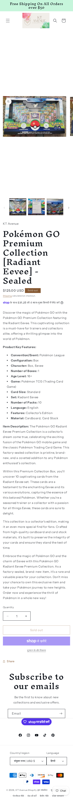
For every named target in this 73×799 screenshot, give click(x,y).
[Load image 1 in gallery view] (18, 206)
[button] (8, 20)
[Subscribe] (60, 713)
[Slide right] (68, 207)
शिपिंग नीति (44, 796)
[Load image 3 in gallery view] (55, 206)
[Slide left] (4, 207)
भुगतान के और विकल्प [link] (36, 650)
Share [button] (11, 661)
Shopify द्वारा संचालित (37, 790)
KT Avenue (21, 790)
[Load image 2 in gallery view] (36, 206)
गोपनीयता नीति (18, 796)
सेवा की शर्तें (31, 796)
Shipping (7, 296)
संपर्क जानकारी (58, 796)
